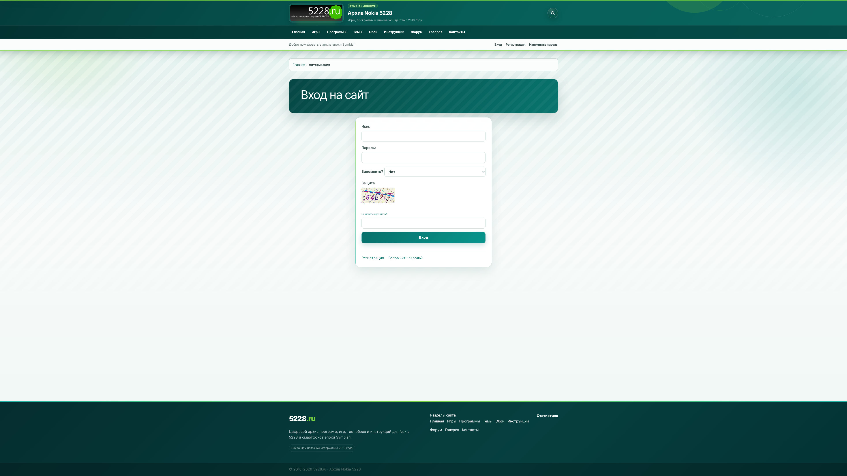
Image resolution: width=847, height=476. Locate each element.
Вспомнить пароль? (405, 258)
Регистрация (515, 44)
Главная (298, 32)
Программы (336, 32)
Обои (373, 32)
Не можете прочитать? (374, 214)
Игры (316, 32)
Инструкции (394, 32)
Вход (498, 44)
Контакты (457, 32)
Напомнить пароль (543, 44)
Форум (416, 32)
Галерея (435, 32)
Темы (357, 32)
